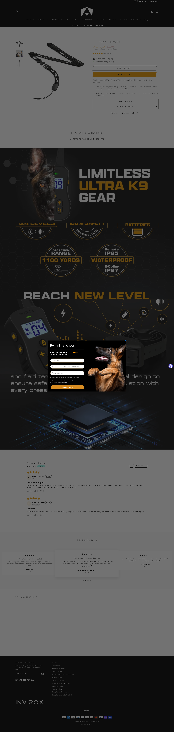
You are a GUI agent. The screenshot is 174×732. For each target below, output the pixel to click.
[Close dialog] (125, 341)
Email (53, 369)
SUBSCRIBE (67, 387)
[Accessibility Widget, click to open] (170, 366)
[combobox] (53, 366)
